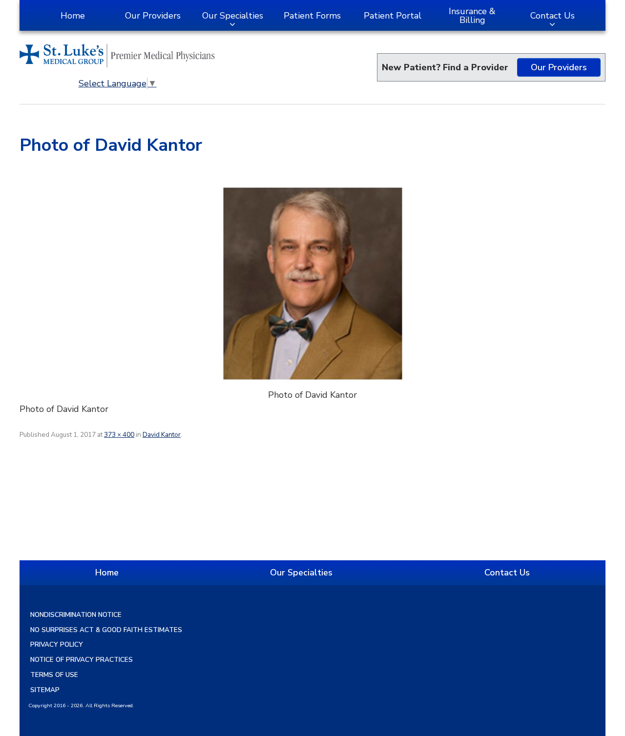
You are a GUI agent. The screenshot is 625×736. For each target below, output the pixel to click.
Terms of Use (54, 674)
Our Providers (153, 15)
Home (73, 15)
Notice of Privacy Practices (81, 659)
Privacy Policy (56, 644)
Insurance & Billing (472, 15)
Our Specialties (232, 15)
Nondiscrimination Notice (76, 614)
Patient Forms (312, 15)
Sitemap (45, 690)
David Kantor (162, 434)
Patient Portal (392, 15)
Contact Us (552, 15)
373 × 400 (119, 434)
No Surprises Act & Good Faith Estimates (106, 629)
